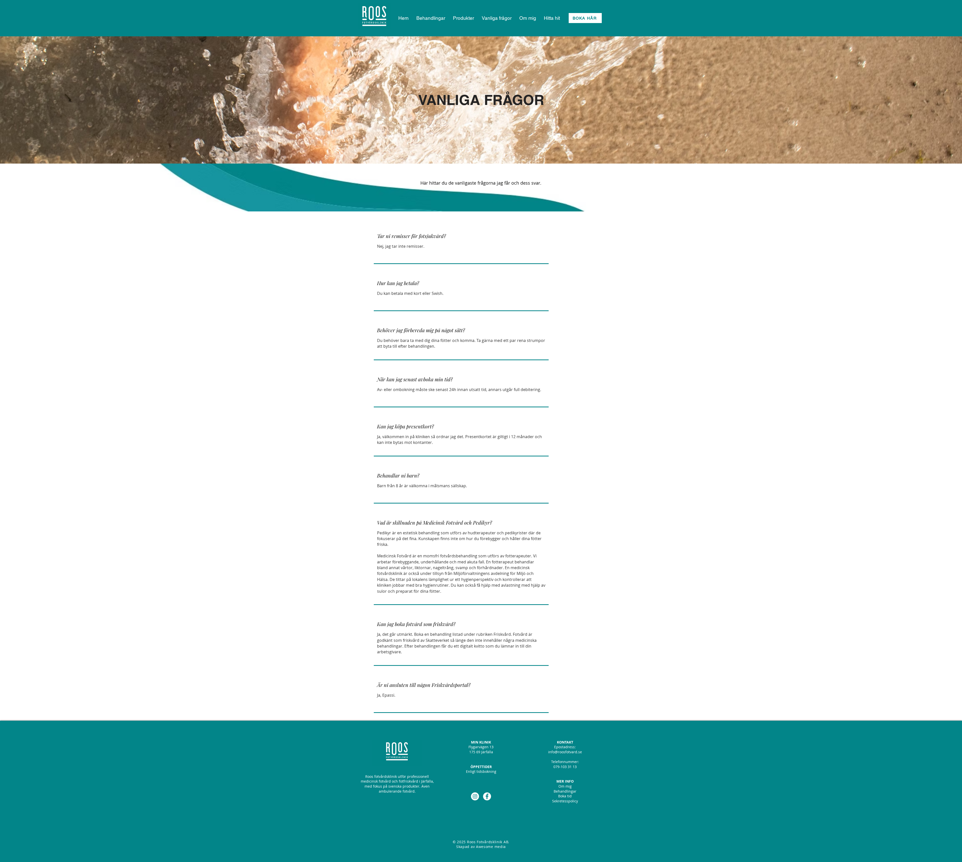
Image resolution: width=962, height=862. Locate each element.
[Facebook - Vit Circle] (487, 796)
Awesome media (491, 846)
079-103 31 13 (565, 766)
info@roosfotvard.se (565, 752)
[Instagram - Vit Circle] (475, 796)
